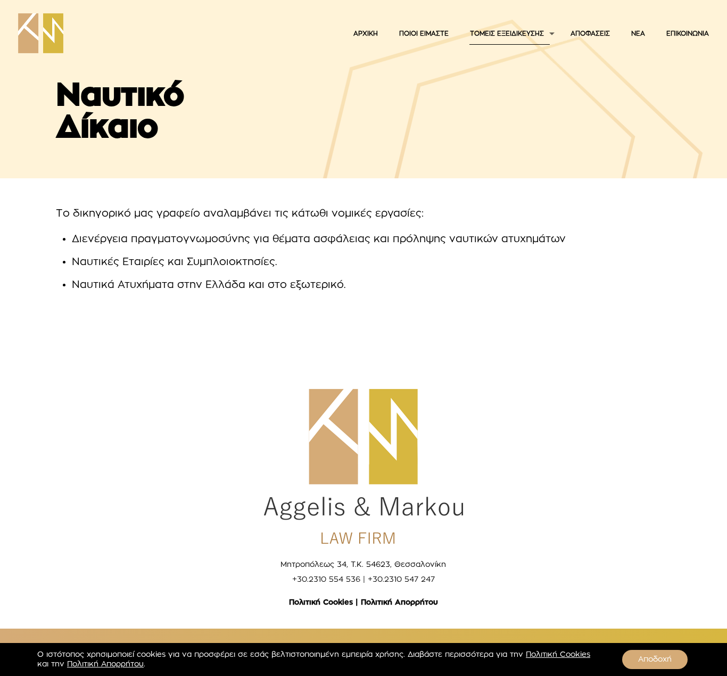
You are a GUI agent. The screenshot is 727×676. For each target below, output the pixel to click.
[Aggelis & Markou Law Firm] (40, 33)
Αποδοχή (655, 659)
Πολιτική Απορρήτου (399, 602)
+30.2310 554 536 (326, 579)
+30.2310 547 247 (401, 579)
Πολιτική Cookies (321, 602)
